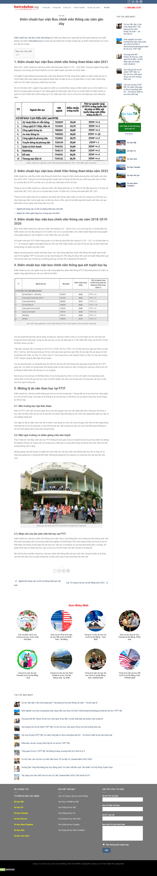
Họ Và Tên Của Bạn (110, 796)
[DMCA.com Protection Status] (7, 869)
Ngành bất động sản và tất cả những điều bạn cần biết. (40, 209)
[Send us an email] (133, 2)
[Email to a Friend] (59, 571)
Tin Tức (107, 7)
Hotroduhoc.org (35, 41)
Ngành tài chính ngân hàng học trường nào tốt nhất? (38, 213)
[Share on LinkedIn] (68, 571)
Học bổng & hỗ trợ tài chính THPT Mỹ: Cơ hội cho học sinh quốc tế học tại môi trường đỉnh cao (133, 74)
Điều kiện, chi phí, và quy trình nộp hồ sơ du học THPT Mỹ (45, 743)
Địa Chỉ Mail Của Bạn (111, 805)
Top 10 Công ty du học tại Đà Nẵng (73, 796)
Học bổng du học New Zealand (71, 830)
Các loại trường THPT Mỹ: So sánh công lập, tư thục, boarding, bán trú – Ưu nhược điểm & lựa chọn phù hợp (133, 89)
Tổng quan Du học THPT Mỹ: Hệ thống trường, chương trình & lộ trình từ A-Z (53, 751)
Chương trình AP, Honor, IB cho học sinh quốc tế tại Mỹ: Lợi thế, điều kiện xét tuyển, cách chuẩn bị (133, 59)
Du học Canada (79, 7)
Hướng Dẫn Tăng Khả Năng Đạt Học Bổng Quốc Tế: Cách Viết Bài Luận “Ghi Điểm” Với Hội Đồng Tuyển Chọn (67, 767)
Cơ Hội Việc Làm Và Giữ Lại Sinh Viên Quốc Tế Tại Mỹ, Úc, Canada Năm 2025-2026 (56, 759)
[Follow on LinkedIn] (141, 2)
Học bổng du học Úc (66, 813)
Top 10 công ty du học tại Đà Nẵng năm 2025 (85, 583)
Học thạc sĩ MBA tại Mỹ (68, 802)
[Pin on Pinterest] (64, 571)
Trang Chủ (46, 7)
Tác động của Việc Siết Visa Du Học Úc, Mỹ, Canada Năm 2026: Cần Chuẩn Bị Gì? (55, 775)
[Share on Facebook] (55, 571)
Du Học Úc (67, 7)
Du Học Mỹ (56, 7)
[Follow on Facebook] (129, 2)
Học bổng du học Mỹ (67, 807)
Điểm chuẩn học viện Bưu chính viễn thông (32, 38)
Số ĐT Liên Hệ (108, 815)
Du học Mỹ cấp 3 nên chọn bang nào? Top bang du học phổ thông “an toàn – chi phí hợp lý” (133, 29)
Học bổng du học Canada (68, 824)
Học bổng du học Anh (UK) (69, 819)
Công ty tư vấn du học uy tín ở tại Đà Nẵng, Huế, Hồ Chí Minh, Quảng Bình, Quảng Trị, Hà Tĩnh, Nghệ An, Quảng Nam (78, 864)
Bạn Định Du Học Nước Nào (113, 824)
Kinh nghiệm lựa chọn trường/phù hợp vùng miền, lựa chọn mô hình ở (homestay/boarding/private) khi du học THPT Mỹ (136, 44)
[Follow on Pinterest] (137, 2)
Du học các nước (93, 7)
